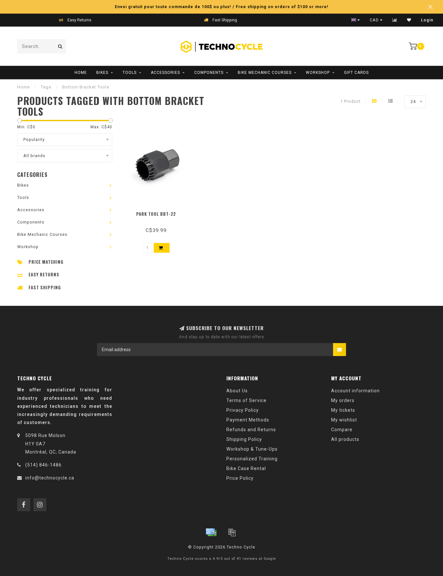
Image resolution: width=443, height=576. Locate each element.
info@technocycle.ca (49, 477)
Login (427, 20)
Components (208, 72)
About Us (237, 390)
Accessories (165, 72)
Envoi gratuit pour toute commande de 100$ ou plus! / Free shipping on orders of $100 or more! (222, 6)
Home (81, 72)
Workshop (318, 72)
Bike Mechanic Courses (265, 72)
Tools (130, 72)
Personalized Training (252, 458)
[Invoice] (232, 532)
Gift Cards (356, 72)
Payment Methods (247, 419)
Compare (342, 429)
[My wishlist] (409, 20)
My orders (342, 400)
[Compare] (394, 20)
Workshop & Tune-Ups (252, 449)
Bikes (102, 72)
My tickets (343, 410)
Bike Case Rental (246, 468)
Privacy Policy (242, 410)
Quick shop (159, 211)
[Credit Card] (211, 532)
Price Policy (240, 478)
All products (345, 439)
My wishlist (344, 419)
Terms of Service (246, 400)
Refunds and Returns (251, 429)
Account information (355, 390)
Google (270, 558)
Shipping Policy (244, 439)
